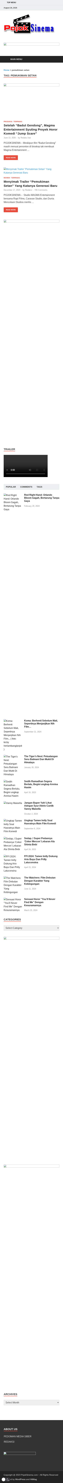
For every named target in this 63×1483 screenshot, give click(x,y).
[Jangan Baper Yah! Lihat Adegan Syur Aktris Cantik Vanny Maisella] (13, 803)
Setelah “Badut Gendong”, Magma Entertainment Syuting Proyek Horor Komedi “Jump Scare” (30, 129)
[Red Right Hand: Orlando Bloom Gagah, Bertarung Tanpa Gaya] (13, 495)
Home (6, 70)
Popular (11, 487)
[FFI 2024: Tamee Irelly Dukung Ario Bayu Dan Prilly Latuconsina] (13, 856)
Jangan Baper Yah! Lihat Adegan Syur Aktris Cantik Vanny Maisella (39, 806)
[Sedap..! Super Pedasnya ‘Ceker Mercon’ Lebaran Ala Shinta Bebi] (13, 838)
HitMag (33, 1479)
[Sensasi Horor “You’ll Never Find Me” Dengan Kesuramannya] (13, 899)
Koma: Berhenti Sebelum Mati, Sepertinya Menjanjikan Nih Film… (41, 723)
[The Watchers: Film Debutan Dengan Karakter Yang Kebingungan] (13, 878)
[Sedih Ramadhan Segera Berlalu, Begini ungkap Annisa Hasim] (13, 781)
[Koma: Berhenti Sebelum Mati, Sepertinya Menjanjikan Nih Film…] (13, 721)
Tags (39, 487)
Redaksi (28, 190)
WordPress (20, 1479)
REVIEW (7, 178)
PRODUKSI (8, 121)
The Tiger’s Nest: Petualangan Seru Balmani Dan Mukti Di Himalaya (41, 759)
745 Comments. (41, 190)
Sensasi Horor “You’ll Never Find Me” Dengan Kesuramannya (39, 902)
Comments (26, 487)
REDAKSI (9, 1442)
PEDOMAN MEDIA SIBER (18, 1436)
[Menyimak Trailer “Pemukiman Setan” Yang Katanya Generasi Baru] (31, 171)
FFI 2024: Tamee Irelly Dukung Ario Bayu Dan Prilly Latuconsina (41, 859)
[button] (5, 1480)
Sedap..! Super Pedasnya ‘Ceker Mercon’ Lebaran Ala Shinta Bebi (39, 841)
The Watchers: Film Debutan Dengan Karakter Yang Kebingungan (40, 880)
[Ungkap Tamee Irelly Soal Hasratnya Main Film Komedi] (13, 820)
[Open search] (55, 59)
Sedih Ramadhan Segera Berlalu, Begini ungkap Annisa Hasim (41, 784)
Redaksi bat (26, 138)
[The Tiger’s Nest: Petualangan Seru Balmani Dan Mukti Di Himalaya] (13, 756)
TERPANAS (17, 121)
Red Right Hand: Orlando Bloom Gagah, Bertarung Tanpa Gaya (41, 498)
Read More (10, 157)
